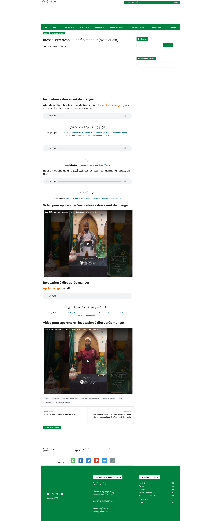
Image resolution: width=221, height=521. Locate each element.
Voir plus (176, 2)
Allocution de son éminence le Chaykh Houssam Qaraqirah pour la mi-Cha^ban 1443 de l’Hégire (111, 415)
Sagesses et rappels (145, 493)
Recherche (142, 39)
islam (120, 398)
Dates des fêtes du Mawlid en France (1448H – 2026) (102, 484)
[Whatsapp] (73, 462)
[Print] (112, 462)
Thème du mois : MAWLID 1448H (108, 477)
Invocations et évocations (57, 33)
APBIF (45, 27)
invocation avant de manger (90, 398)
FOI (54, 27)
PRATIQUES (68, 27)
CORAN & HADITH (116, 27)
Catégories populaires (149, 477)
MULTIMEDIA (156, 27)
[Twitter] (89, 462)
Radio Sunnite (143, 499)
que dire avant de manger (63, 402)
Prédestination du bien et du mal (149, 496)
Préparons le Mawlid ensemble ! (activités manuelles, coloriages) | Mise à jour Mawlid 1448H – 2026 (103, 493)
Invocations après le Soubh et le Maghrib (85, 450)
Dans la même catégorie (52, 427)
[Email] (104, 462)
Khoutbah (174, 27)
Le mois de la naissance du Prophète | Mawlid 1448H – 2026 (103, 501)
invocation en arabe (109, 398)
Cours (141, 502)
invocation (55, 398)
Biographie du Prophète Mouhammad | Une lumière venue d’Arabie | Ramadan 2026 (103, 510)
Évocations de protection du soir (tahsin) (54, 450)
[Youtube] (81, 462)
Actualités (142, 489)
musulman (48, 402)
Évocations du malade (112, 449)
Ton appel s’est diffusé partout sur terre (59, 414)
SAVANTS (83, 27)
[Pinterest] (97, 462)
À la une (46, 33)
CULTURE (98, 27)
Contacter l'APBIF (53, 498)
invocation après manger (70, 398)
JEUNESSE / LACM (137, 27)
